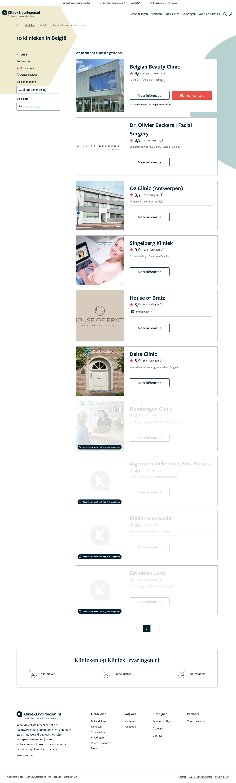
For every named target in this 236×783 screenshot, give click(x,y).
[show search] (225, 14)
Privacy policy (222, 776)
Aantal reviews (28, 74)
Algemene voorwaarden (201, 776)
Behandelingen (139, 14)
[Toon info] (163, 73)
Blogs (94, 748)
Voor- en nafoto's (209, 14)
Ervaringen (189, 14)
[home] (21, 14)
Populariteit (27, 68)
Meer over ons (25, 755)
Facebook (130, 726)
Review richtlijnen (163, 721)
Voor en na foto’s (101, 743)
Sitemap (183, 776)
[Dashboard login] (230, 14)
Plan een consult (192, 95)
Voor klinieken (195, 721)
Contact (157, 735)
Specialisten (172, 14)
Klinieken (156, 14)
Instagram (130, 721)
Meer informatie (149, 95)
